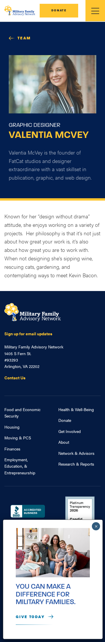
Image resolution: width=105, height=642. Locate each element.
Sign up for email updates (28, 333)
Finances (12, 449)
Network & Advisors (76, 453)
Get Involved (69, 431)
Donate (58, 10)
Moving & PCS (17, 438)
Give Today (30, 617)
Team (24, 38)
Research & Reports (76, 464)
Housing (12, 427)
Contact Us (14, 377)
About (63, 442)
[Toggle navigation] (95, 10)
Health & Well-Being (76, 409)
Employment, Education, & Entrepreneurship (19, 466)
